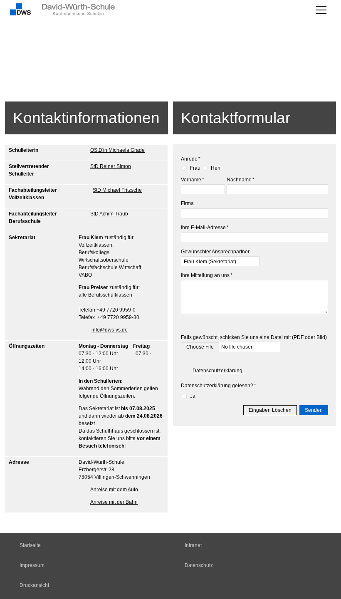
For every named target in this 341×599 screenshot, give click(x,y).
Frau (195, 168)
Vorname (192, 180)
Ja (192, 396)
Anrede (190, 159)
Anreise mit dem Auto (114, 490)
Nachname (241, 180)
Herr (216, 168)
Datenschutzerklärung (217, 371)
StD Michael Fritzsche (117, 190)
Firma (187, 203)
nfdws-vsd (109, 330)
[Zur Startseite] (79, 10)
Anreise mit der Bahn (114, 502)
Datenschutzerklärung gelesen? (218, 386)
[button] (321, 10)
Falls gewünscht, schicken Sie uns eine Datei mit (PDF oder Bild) (254, 337)
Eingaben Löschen (270, 410)
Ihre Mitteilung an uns (206, 275)
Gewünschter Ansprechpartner (215, 252)
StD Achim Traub (109, 214)
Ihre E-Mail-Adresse (205, 227)
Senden (314, 410)
